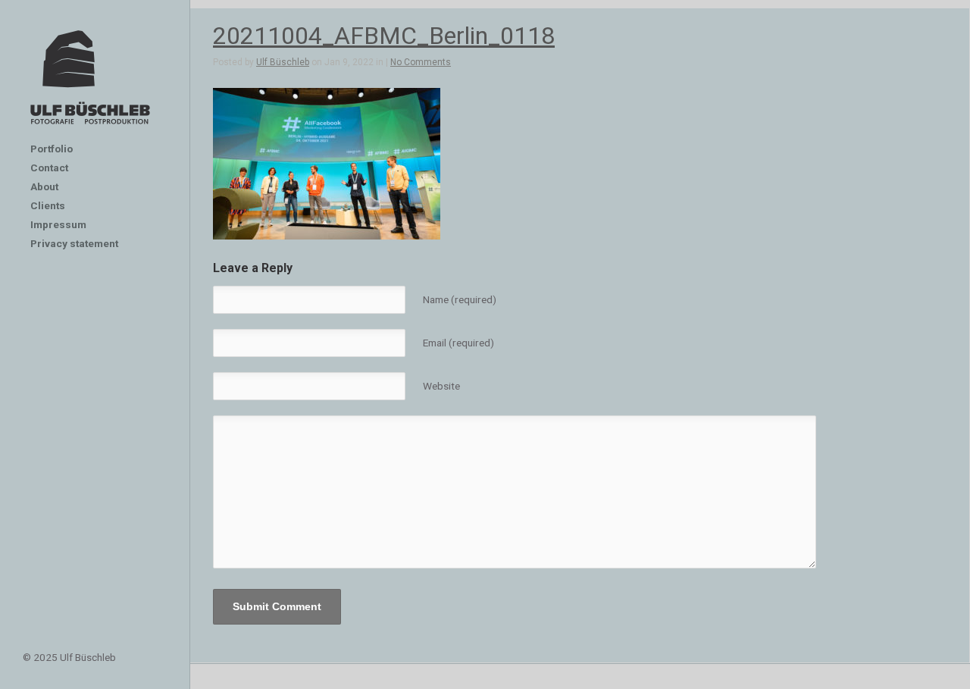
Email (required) (458, 343)
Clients (47, 205)
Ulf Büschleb (282, 62)
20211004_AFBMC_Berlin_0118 (384, 35)
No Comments (420, 62)
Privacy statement (74, 243)
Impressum (58, 224)
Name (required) (459, 299)
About (44, 186)
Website (441, 386)
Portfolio (51, 148)
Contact (49, 167)
